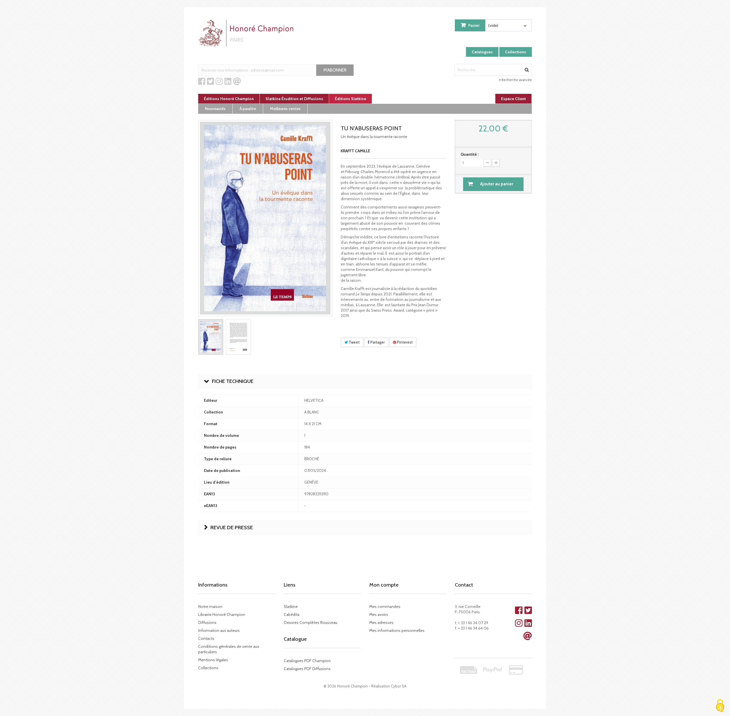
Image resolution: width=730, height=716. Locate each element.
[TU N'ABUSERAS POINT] (210, 336)
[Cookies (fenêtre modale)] (720, 706)
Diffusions (207, 622)
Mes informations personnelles (397, 630)
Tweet (354, 342)
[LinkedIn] (228, 81)
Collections (515, 51)
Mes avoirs (378, 614)
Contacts (206, 638)
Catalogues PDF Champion (307, 660)
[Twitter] (210, 81)
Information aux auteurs (219, 630)
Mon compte (384, 585)
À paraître (248, 108)
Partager (377, 342)
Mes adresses (381, 622)
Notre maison (210, 606)
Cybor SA (398, 686)
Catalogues (482, 51)
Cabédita (291, 614)
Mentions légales (213, 659)
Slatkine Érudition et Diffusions (294, 98)
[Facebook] (201, 81)
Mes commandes (384, 606)
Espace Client (513, 98)
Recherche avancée (516, 80)
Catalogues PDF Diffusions (307, 668)
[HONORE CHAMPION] (247, 33)
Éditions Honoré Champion (229, 98)
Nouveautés (215, 108)
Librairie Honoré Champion (221, 614)
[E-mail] (237, 81)
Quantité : (469, 154)
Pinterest (404, 342)
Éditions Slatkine (350, 98)
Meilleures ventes (285, 108)
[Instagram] (219, 81)
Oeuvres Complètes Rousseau (310, 622)
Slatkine (291, 606)
